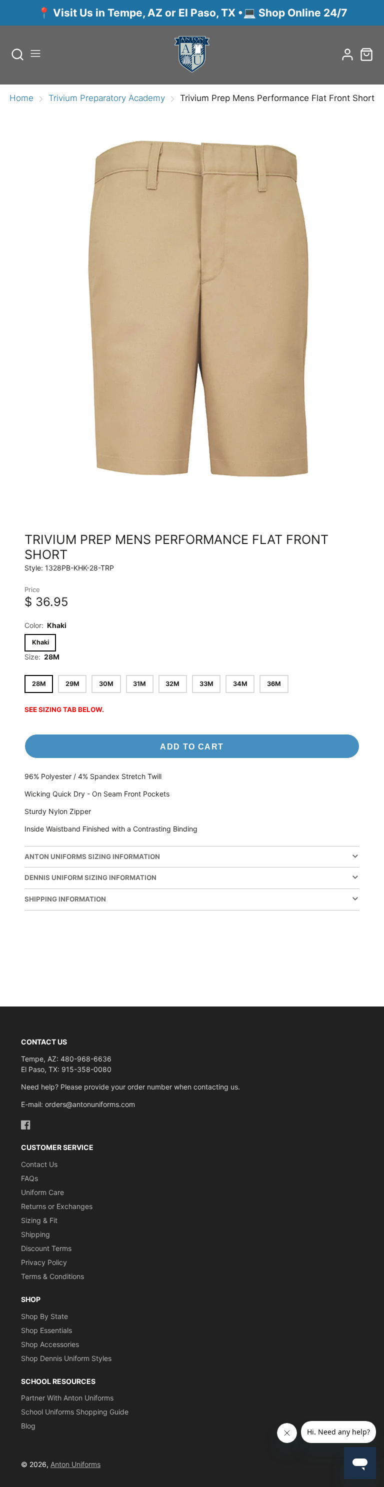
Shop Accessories (50, 1344)
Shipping (35, 1234)
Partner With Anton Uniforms (67, 1398)
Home (22, 98)
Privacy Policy (44, 1262)
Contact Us (39, 1164)
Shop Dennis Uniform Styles (66, 1358)
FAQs (29, 1178)
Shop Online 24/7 (302, 12)
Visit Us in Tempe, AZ (109, 12)
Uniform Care (42, 1192)
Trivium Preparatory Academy (106, 98)
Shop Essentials (46, 1330)
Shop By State (44, 1316)
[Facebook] (25, 1125)
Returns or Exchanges (56, 1206)
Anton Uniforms (75, 1464)
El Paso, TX (207, 12)
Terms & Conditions (52, 1276)
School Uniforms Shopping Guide (74, 1412)
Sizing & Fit (39, 1220)
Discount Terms (46, 1248)
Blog (28, 1426)
